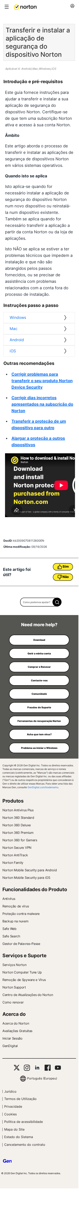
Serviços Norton (14, 965)
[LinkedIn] (37, 1067)
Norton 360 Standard (18, 818)
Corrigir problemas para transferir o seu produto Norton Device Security (42, 381)
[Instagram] (27, 1068)
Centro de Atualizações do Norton (27, 995)
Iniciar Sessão (12, 1038)
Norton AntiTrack (15, 855)
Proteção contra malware (21, 914)
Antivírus (8, 899)
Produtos (13, 801)
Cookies (10, 1114)
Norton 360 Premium (18, 833)
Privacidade (13, 1106)
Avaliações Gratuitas (17, 1031)
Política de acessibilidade (23, 1122)
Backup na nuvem (15, 921)
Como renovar (13, 1002)
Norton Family (12, 863)
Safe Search (11, 936)
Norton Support (14, 987)
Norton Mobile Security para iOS (26, 878)
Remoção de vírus (15, 906)
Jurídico (10, 1091)
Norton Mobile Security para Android (29, 870)
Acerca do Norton (15, 1023)
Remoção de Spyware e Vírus (24, 980)
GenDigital (10, 1046)
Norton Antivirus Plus (18, 810)
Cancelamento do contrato (24, 1145)
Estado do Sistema (18, 1137)
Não (66, 577)
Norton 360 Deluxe (16, 825)
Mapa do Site (14, 1129)
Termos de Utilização (20, 1099)
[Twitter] (17, 1067)
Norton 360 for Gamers (19, 840)
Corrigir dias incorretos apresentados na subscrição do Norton (42, 404)
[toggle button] (6, 7)
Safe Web (9, 929)
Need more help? (39, 624)
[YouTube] (58, 1068)
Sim (66, 566)
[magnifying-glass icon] (57, 602)
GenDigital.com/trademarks (43, 787)
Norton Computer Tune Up (22, 972)
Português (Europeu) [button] (42, 1078)
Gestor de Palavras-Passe (21, 944)
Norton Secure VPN (16, 848)
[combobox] (39, 602)
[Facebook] (47, 1068)
